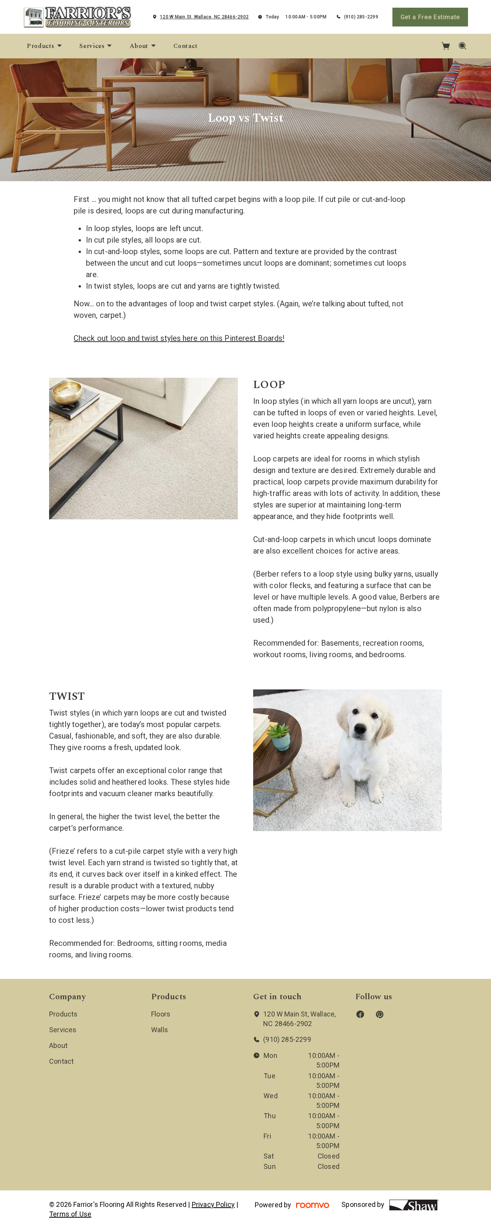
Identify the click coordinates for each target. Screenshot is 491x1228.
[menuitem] (44, 46)
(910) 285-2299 (361, 17)
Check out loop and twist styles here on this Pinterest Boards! (179, 338)
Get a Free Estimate (430, 17)
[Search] (463, 46)
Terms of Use (70, 1214)
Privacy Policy (213, 1204)
